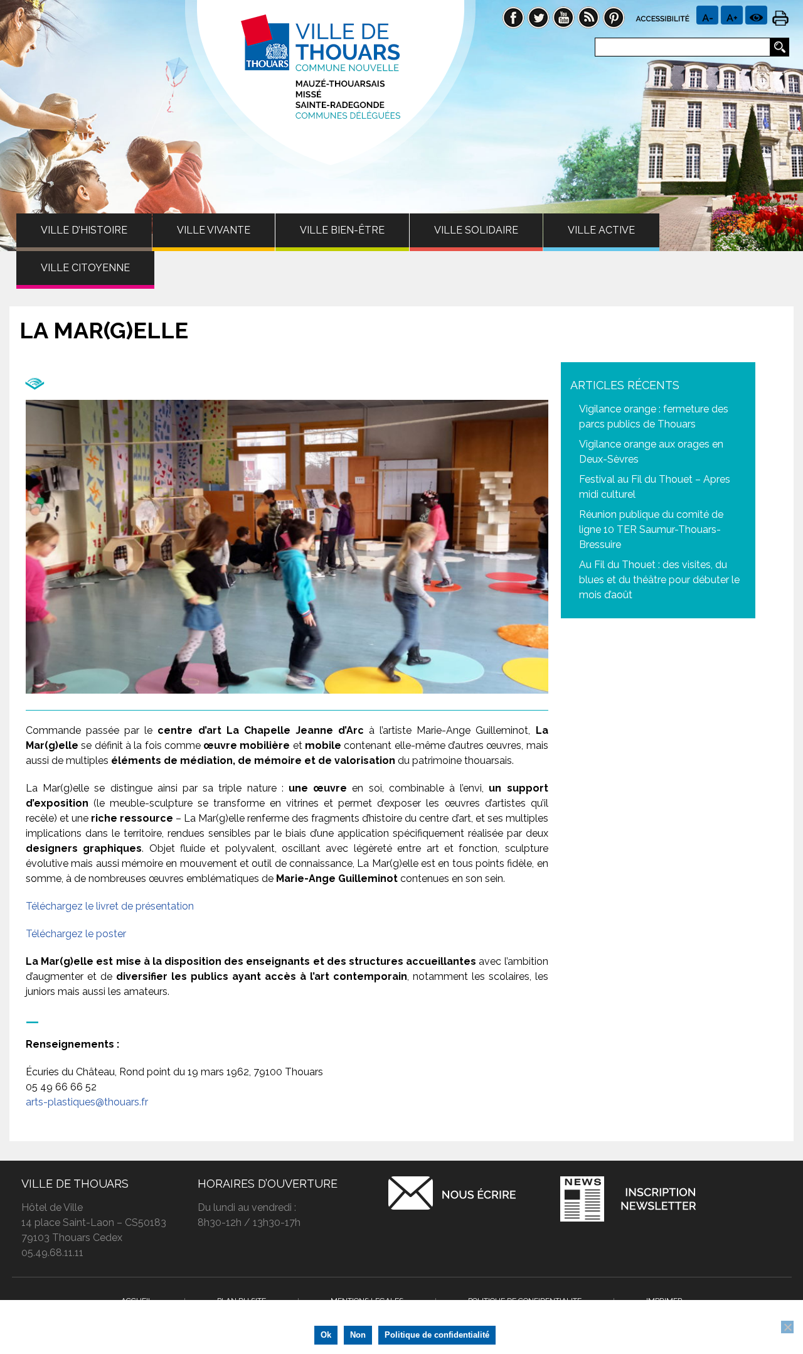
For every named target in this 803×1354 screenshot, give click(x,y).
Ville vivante (213, 230)
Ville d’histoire (84, 230)
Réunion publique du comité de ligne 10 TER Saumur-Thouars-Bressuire (651, 529)
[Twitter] (538, 17)
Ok (326, 1335)
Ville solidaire (476, 230)
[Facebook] (513, 17)
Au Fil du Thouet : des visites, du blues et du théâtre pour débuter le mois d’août (659, 580)
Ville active (601, 230)
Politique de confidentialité (437, 1335)
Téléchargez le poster (76, 934)
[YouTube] (563, 17)
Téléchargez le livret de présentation (110, 906)
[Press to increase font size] (707, 15)
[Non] (787, 1327)
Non (358, 1335)
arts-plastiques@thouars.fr (87, 1102)
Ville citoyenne (85, 268)
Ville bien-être (342, 230)
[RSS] (588, 17)
